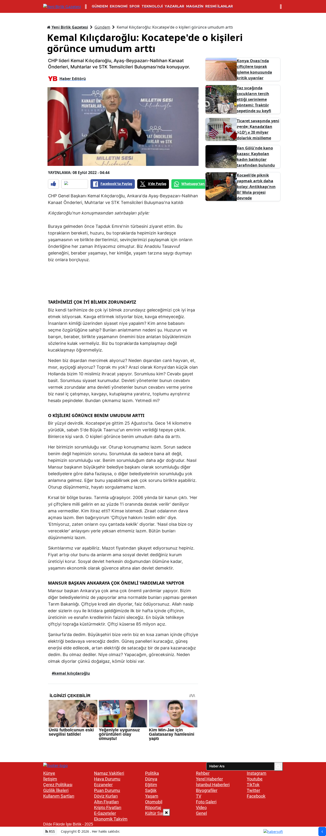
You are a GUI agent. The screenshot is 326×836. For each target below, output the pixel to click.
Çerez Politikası (57, 784)
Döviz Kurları (106, 796)
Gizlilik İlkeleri (55, 790)
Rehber (203, 773)
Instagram (256, 773)
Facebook (256, 796)
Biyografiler (206, 790)
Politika (152, 773)
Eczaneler (103, 784)
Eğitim (151, 784)
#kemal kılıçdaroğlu (71, 673)
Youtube (255, 778)
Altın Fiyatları (106, 801)
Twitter (253, 790)
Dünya (151, 778)
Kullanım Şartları (58, 796)
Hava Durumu (107, 778)
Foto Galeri (206, 801)
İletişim (50, 778)
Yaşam (151, 796)
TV (198, 796)
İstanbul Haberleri (213, 784)
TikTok (253, 784)
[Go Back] (322, 831)
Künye (49, 773)
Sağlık (151, 790)
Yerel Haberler (209, 778)
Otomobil (153, 801)
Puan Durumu (107, 790)
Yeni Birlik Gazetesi (69, 27)
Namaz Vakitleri (109, 773)
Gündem (102, 27)
